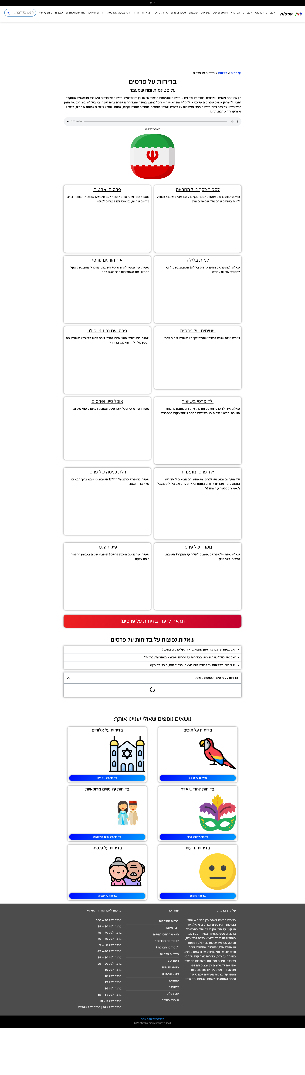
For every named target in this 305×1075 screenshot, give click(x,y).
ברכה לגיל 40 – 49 (110, 951)
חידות (136, 12)
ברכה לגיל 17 (113, 982)
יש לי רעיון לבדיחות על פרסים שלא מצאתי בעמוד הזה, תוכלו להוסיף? (193, 665)
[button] (152, 650)
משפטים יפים (220, 12)
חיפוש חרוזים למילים (166, 934)
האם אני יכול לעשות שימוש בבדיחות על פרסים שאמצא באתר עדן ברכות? (190, 657)
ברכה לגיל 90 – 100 (109, 920)
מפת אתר (173, 960)
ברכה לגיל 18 (113, 976)
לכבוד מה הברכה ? (167, 941)
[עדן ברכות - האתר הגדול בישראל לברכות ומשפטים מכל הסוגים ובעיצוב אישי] (291, 14)
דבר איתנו (172, 927)
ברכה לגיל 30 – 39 (110, 957)
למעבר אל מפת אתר (152, 1019)
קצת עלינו (46, 12)
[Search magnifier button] (8, 13)
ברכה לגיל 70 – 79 (110, 932)
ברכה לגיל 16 (113, 988)
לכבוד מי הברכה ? (167, 947)
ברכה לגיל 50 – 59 (110, 945)
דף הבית (236, 73)
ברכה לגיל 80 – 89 (110, 926)
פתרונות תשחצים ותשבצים (70, 12)
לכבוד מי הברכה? (265, 12)
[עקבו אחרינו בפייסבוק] (154, 3)
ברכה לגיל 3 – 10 (110, 1001)
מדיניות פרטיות (169, 954)
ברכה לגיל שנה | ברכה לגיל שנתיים (100, 1007)
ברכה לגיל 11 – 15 (110, 995)
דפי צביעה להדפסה (118, 12)
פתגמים (193, 12)
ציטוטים (205, 12)
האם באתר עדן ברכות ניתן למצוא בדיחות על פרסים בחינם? (199, 649)
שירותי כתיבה (160, 12)
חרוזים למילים (96, 12)
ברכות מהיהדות (169, 921)
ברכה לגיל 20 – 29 (110, 963)
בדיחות (146, 12)
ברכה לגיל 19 (113, 970)
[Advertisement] (289, 264)
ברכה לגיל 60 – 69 (110, 939)
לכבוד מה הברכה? (241, 12)
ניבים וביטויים (178, 12)
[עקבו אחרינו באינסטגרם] (151, 3)
